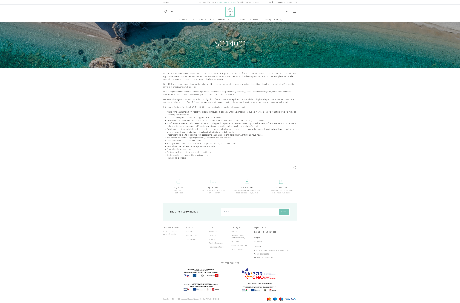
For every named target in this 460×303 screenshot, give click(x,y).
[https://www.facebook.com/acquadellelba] (255, 232)
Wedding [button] (278, 19)
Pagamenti (178, 187)
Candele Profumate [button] (216, 243)
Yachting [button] (267, 19)
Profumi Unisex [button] (191, 239)
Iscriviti (284, 211)
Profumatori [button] (213, 231)
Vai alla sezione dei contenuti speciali (170, 232)
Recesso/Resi (247, 187)
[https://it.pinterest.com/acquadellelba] (267, 232)
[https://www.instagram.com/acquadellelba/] (271, 232)
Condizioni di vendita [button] (239, 245)
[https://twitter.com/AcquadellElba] (259, 232)
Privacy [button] (233, 231)
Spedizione (213, 187)
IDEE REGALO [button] (254, 19)
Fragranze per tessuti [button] (216, 247)
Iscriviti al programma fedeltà (227, 2)
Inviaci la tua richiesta (265, 257)
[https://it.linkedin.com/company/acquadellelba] (263, 232)
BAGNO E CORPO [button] (224, 19)
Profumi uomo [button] (191, 235)
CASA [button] (211, 19)
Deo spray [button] (212, 235)
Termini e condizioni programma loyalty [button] (238, 236)
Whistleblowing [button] (237, 249)
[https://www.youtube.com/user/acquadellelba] (274, 232)
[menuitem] (267, 19)
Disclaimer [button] (235, 241)
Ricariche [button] (212, 239)
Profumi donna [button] (191, 231)
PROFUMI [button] (202, 19)
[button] (294, 167)
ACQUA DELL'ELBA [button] (186, 19)
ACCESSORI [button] (240, 19)
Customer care (281, 187)
